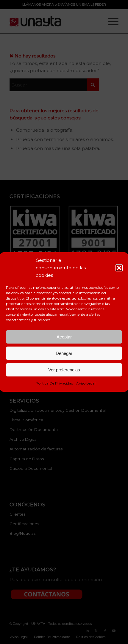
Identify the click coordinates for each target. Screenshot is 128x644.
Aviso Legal (86, 383)
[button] (119, 268)
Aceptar (64, 336)
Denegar (64, 353)
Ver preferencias (64, 369)
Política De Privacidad (54, 383)
